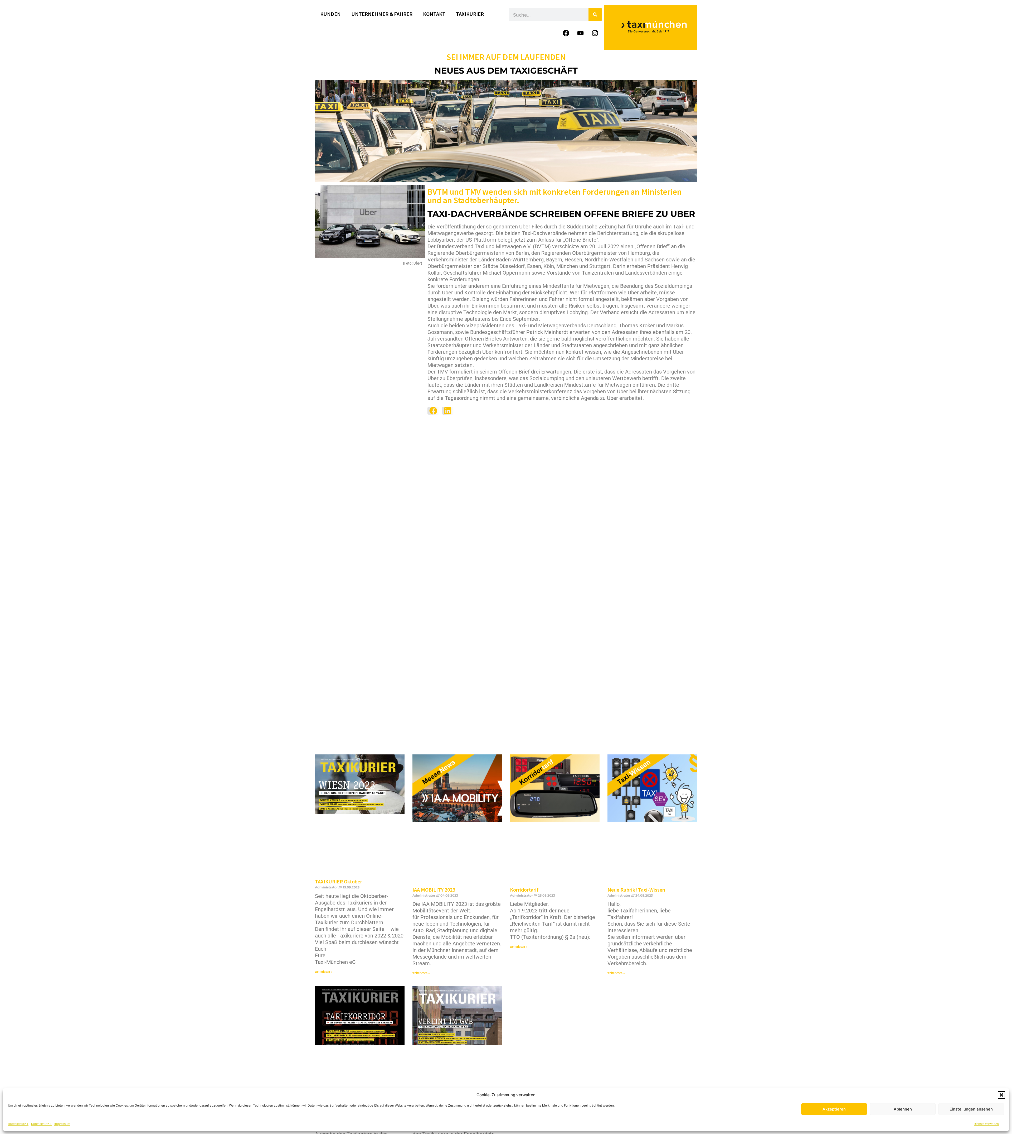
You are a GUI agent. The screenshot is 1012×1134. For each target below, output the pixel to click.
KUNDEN (330, 14)
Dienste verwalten (986, 1124)
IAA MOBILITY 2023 (433, 889)
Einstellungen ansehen (971, 1109)
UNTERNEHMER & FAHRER (381, 14)
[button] (1001, 1095)
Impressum (62, 1124)
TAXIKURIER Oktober (338, 881)
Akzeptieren (834, 1109)
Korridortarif (524, 889)
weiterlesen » (323, 972)
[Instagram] (595, 33)
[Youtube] (580, 33)
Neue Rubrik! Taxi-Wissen (636, 889)
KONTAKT (434, 14)
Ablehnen (903, 1109)
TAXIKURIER (470, 14)
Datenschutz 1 (18, 1124)
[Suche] (595, 14)
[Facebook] (566, 33)
